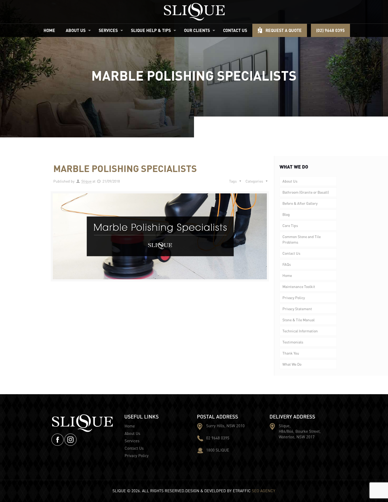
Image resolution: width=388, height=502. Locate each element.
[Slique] (194, 12)
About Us (289, 181)
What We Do (291, 364)
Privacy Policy (293, 297)
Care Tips (290, 225)
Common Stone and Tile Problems (301, 239)
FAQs (286, 264)
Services (132, 440)
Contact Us (291, 253)
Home (287, 275)
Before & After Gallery (300, 203)
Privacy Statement (297, 308)
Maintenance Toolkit (298, 286)
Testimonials (292, 342)
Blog (286, 214)
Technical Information (300, 330)
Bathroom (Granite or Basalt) (305, 192)
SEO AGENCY (263, 490)
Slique (86, 181)
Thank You (290, 353)
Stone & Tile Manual (298, 319)
